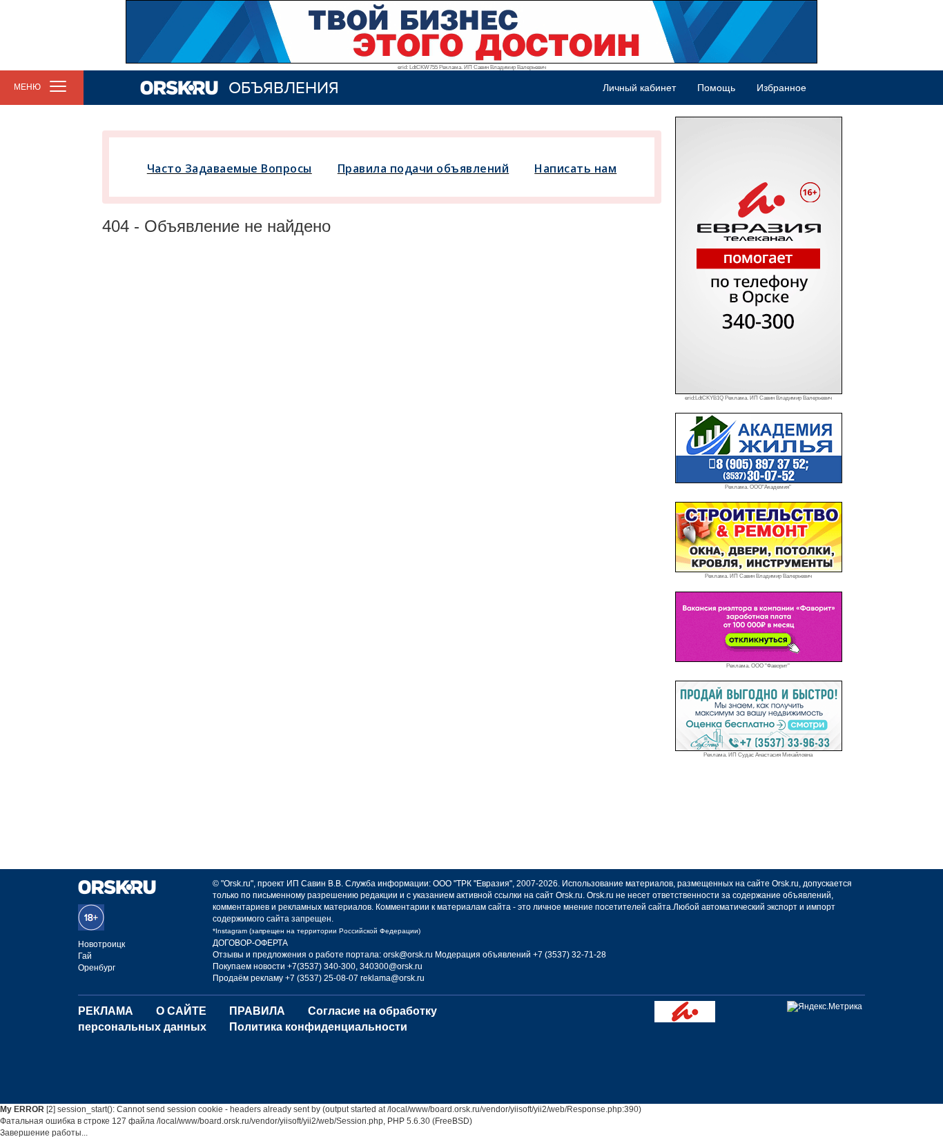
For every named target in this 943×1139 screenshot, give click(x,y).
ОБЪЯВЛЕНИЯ (284, 88)
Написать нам (575, 168)
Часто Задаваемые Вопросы (229, 168)
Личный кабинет (639, 87)
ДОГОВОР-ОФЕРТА (250, 943)
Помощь (716, 87)
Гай (85, 956)
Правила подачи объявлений (423, 168)
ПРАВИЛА (257, 1011)
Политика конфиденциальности (318, 1027)
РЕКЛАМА (105, 1011)
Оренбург (96, 968)
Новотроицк (101, 944)
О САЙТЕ (181, 1011)
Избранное (781, 87)
